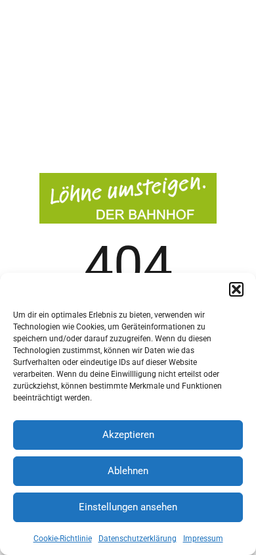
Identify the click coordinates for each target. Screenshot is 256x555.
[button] (236, 289)
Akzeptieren (128, 435)
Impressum (203, 538)
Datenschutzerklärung (137, 538)
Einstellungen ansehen (128, 507)
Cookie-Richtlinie (62, 538)
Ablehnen (128, 471)
